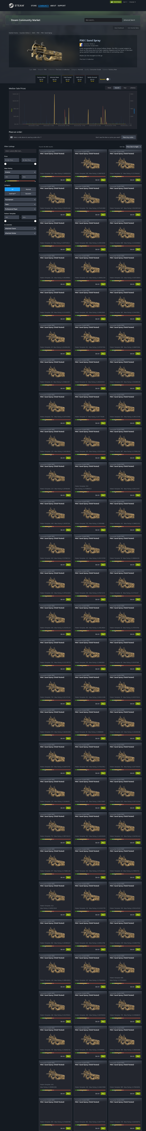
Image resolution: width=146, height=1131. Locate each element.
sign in (125, 2)
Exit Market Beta (133, 28)
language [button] (131, 2)
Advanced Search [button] (129, 20)
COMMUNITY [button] (43, 6)
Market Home (13, 33)
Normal (28, 189)
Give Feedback (119, 28)
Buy (68, 180)
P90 (38, 33)
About (53, 6)
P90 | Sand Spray (46, 33)
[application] (73, 110)
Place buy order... (128, 137)
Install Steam (117, 2)
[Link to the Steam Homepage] (18, 6)
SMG (33, 33)
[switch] (108, 79)
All (12, 189)
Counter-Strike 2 (25, 33)
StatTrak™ (12, 193)
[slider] (5, 164)
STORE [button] (34, 6)
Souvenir (28, 193)
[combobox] (103, 20)
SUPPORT (62, 6)
